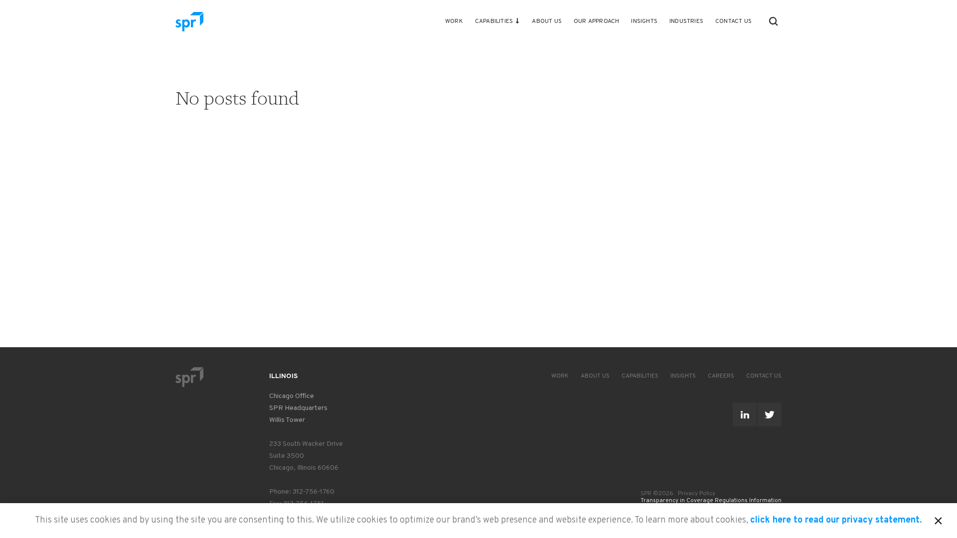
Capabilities (494, 21)
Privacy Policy (696, 494)
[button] (774, 21)
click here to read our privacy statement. (836, 520)
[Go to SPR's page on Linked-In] (745, 414)
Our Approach (596, 21)
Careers (721, 376)
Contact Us (733, 21)
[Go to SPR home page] (189, 377)
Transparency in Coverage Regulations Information (711, 501)
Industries (686, 21)
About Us (547, 21)
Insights (644, 21)
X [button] (938, 519)
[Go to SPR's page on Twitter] (770, 414)
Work (454, 21)
